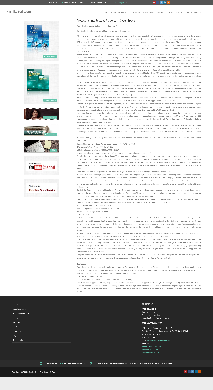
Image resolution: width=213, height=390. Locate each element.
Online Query (102, 2)
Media (151, 12)
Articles (179, 12)
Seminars (159, 12)
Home (100, 12)
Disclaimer (17, 327)
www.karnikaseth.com (150, 353)
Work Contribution (119, 12)
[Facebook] (189, 371)
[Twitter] (192, 371)
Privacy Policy (18, 331)
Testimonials (196, 12)
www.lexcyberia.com (150, 349)
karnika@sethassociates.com (75, 2)
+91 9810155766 (52, 2)
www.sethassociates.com (151, 346)
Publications (169, 12)
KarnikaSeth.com (18, 11)
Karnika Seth (33, 372)
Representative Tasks (138, 12)
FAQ (93, 2)
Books (187, 12)
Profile (107, 12)
